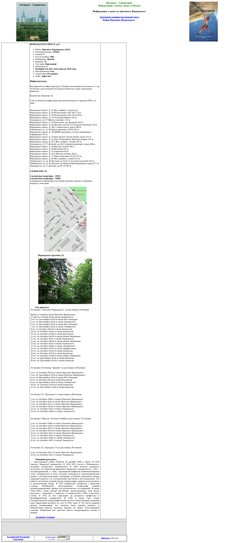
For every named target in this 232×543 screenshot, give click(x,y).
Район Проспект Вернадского (119, 20)
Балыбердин (13, 537)
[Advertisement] (119, 28)
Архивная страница (45, 517)
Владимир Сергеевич (21, 538)
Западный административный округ (119, 17)
